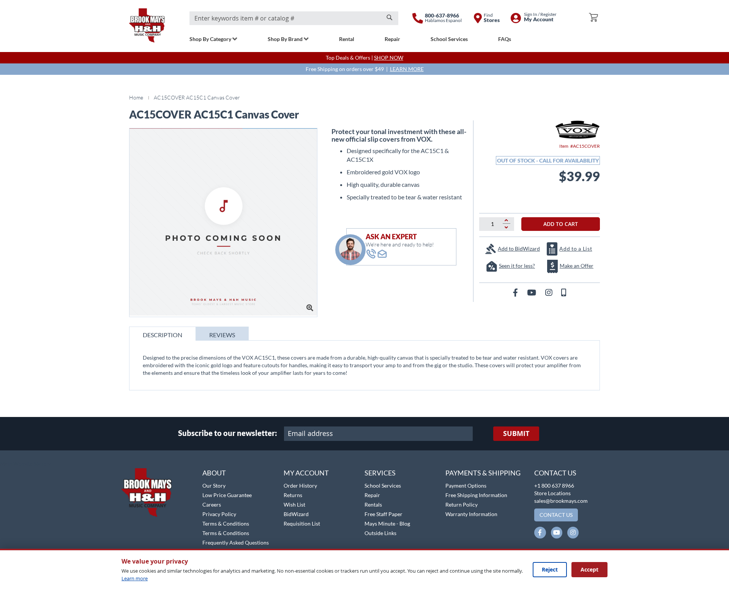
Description (162, 334)
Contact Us (555, 473)
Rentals (373, 504)
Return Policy (461, 504)
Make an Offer (576, 265)
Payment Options (465, 485)
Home (136, 97)
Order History (300, 485)
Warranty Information (471, 514)
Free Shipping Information (476, 495)
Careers (211, 504)
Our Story (214, 485)
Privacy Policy (219, 514)
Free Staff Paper (383, 514)
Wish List (294, 504)
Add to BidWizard (519, 248)
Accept (589, 569)
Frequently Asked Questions (235, 542)
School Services (382, 485)
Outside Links (380, 533)
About (214, 473)
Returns (293, 495)
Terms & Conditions (225, 523)
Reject (550, 569)
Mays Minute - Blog (387, 523)
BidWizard (296, 514)
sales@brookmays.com (561, 500)
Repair (372, 495)
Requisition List (302, 523)
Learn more (135, 578)
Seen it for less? (517, 265)
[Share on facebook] (516, 292)
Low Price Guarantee (227, 495)
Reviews (222, 334)
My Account (306, 473)
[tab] (162, 334)
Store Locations (552, 493)
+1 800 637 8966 (554, 485)
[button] (25, 464)
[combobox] (293, 18)
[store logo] (147, 25)
